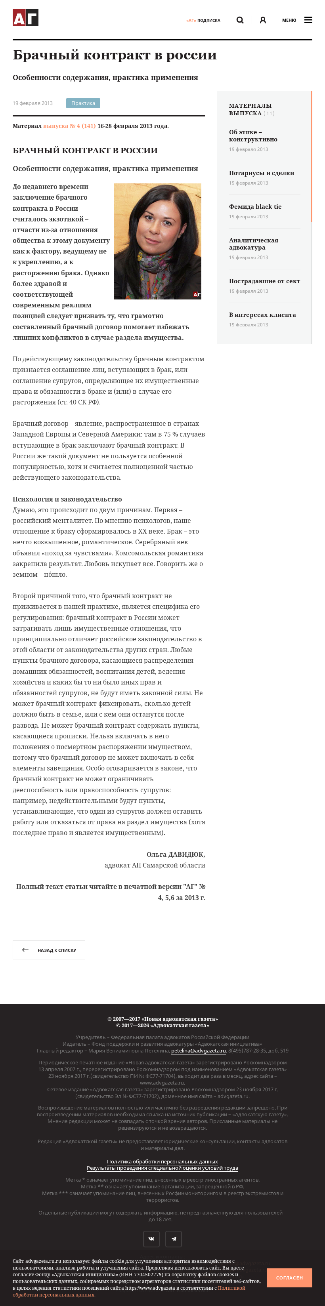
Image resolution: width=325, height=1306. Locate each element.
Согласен (289, 1277)
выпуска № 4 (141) (69, 126)
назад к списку (57, 950)
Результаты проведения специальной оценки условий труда (162, 1167)
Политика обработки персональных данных (162, 1161)
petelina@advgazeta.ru (198, 1050)
